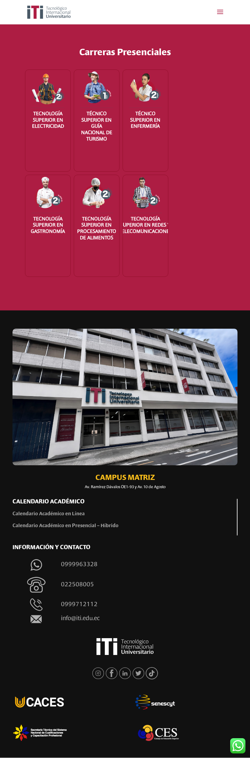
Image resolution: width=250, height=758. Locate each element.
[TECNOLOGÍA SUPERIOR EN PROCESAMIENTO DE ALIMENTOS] (96, 194)
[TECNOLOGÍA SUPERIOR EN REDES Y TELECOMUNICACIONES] (145, 194)
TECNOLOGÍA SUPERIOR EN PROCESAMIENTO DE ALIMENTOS (96, 229)
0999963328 (79, 565)
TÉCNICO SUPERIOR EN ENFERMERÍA (145, 120)
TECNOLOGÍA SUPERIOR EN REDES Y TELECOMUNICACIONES (145, 225)
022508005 (77, 585)
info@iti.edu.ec (80, 619)
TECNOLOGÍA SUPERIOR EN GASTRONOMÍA (48, 225)
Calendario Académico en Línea (49, 514)
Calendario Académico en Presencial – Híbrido (65, 526)
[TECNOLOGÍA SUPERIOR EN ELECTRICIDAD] (47, 89)
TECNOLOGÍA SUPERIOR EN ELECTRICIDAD (48, 120)
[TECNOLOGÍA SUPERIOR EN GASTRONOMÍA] (47, 194)
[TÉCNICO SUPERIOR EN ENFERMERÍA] (145, 89)
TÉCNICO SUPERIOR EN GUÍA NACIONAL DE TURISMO (96, 127)
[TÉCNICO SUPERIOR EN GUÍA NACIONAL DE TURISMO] (96, 89)
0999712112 (79, 605)
